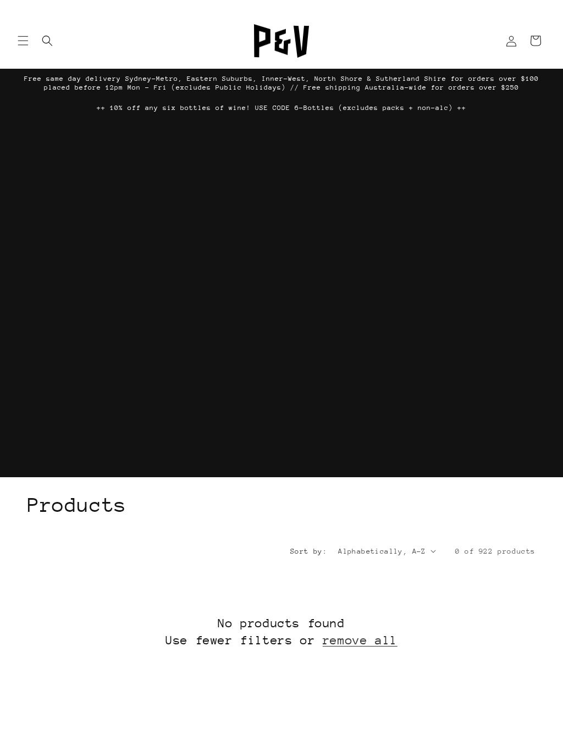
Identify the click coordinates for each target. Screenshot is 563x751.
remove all (360, 640)
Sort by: (308, 551)
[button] (23, 41)
